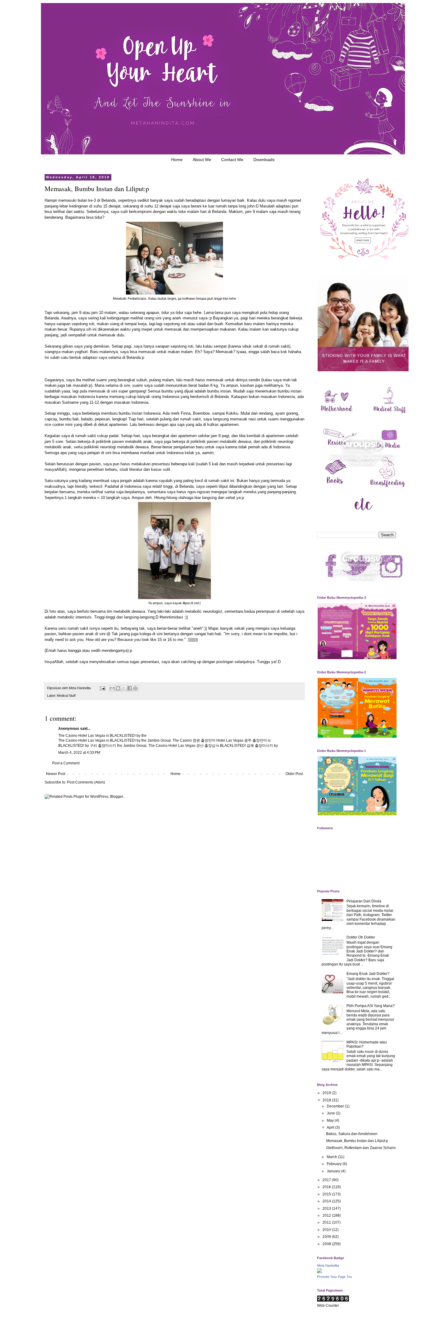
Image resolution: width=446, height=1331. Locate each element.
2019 (327, 1093)
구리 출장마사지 (103, 745)
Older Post (294, 774)
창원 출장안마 (204, 740)
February (335, 1164)
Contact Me (232, 159)
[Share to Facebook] (130, 688)
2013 (327, 1208)
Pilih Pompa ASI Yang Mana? (370, 1006)
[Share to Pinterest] (135, 688)
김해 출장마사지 (260, 745)
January (334, 1171)
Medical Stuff (66, 695)
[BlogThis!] (118, 688)
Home (177, 159)
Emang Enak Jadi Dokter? (368, 974)
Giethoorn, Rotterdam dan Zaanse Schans (361, 1148)
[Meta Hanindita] (319, 1272)
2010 (327, 1230)
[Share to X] (124, 688)
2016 (327, 1187)
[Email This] (112, 688)
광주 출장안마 (255, 740)
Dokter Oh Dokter (360, 937)
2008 (327, 1244)
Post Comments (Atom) (86, 782)
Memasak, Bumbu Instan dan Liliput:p (357, 1141)
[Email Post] (102, 688)
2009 (327, 1237)
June (331, 1113)
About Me (202, 159)
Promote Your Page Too (334, 1277)
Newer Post (55, 774)
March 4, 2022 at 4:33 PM (79, 752)
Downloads (264, 159)
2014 (327, 1201)
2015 (327, 1194)
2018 (327, 1100)
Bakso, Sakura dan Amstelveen (351, 1134)
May (331, 1120)
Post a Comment (65, 763)
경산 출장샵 (205, 745)
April (331, 1127)
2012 (327, 1215)
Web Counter (328, 1305)
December (336, 1106)
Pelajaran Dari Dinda (363, 901)
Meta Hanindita (328, 1265)
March (332, 1157)
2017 (327, 1180)
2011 (327, 1222)
